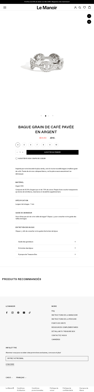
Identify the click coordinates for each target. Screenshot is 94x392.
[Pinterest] (18, 312)
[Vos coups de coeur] (84, 7)
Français (20, 377)
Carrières (56, 339)
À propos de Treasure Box (27, 254)
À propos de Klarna (84, 389)
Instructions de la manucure (65, 315)
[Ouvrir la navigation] (4, 7)
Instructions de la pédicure (64, 319)
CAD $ (8, 377)
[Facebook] (7, 312)
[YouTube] (24, 312)
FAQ (53, 311)
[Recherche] (80, 7)
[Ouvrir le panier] (89, 7)
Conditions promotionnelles (37, 389)
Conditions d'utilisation (21, 389)
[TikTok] (30, 312)
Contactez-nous (59, 335)
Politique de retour (54, 389)
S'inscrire (10, 364)
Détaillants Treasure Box (63, 331)
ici (53, 216)
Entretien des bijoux (25, 248)
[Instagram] (12, 312)
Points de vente (59, 323)
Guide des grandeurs (25, 242)
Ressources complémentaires (65, 327)
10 (56, 145)
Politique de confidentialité (68, 389)
